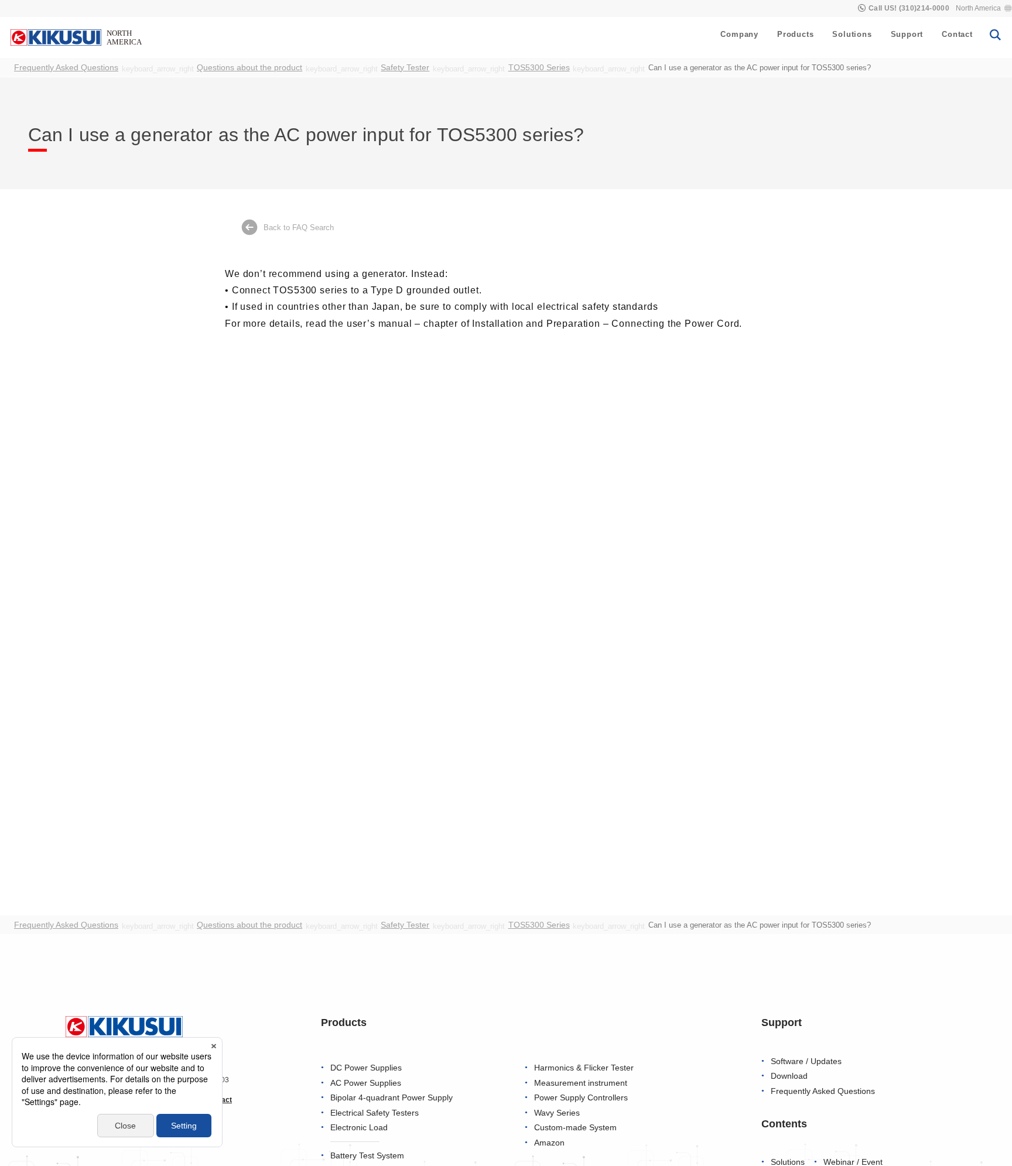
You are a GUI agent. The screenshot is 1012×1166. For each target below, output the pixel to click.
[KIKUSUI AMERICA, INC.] (77, 36)
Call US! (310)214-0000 (909, 8)
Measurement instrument (580, 1083)
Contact (957, 34)
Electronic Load (359, 1127)
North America (978, 8)
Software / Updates (806, 1061)
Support (907, 34)
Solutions (851, 34)
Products (795, 34)
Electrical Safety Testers (374, 1113)
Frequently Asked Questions (823, 1091)
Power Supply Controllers (581, 1097)
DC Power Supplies (366, 1068)
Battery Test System (367, 1155)
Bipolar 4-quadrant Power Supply (391, 1097)
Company (739, 34)
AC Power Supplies (365, 1083)
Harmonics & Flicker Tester (584, 1068)
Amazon (549, 1142)
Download (789, 1076)
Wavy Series (557, 1113)
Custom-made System (575, 1127)
